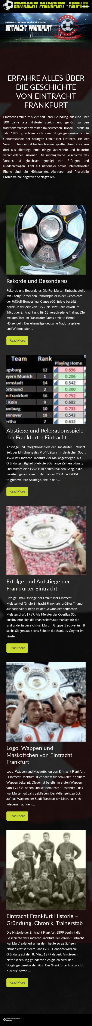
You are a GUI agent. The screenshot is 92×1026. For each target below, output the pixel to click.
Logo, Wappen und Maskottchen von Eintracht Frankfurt (39, 755)
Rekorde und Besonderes (37, 281)
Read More (17, 340)
